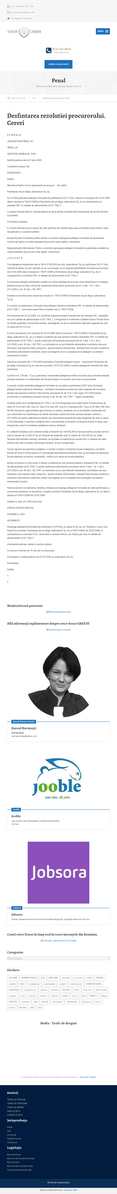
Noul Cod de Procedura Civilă (20, 1166)
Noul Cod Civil (13, 1162)
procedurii (86, 1002)
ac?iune (13, 978)
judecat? (43, 996)
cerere (99, 978)
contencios (76, 984)
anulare (53, 977)
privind (45, 1002)
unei (32, 1008)
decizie (66, 990)
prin (36, 1002)
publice (12, 1008)
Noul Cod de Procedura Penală (20, 1158)
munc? (93, 996)
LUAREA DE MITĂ (15, 1115)
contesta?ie (93, 984)
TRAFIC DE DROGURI (16, 1099)
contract (14, 990)
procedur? (57, 1002)
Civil (9, 1131)
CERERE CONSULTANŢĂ (58, 64)
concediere (49, 984)
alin (43, 978)
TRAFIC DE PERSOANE (17, 1103)
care (89, 978)
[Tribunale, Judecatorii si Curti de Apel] (58, 940)
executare (101, 990)
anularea (66, 978)
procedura (71, 1002)
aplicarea (78, 978)
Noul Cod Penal (14, 1154)
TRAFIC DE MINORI (15, 1107)
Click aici (15, 824)
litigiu (83, 996)
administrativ (29, 978)
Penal (9, 1127)
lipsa (74, 996)
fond (23, 996)
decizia (54, 990)
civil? (22, 984)
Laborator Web (70, 1190)
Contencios (12, 1142)
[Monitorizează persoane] (58, 612)
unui (40, 1008)
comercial (34, 984)
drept (76, 990)
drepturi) (87, 990)
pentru (13, 1002)
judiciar (54, 996)
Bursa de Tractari (88, 1077)
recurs (22, 1008)
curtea (43, 990)
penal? (104, 996)
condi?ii (62, 984)
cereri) (12, 984)
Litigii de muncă (14, 1138)
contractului (30, 990)
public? (97, 1002)
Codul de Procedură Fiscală (19, 1170)
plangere (25, 1002)
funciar (32, 996)
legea (65, 996)
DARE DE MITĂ (13, 1111)
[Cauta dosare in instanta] (58, 630)
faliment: (13, 996)
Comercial (11, 1135)
